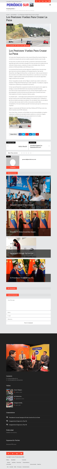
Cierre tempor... (18, 390)
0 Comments (11, 45)
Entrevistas (19, 462)
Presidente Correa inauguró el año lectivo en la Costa (24, 417)
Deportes (39, 464)
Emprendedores (26, 462)
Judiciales (14, 462)
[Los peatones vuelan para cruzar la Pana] (12, 162)
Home (7, 14)
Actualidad (13, 14)
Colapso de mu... (18, 403)
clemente (27, 45)
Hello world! (8, 10)
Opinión (8, 462)
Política (7, 459)
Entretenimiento (26, 466)
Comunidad (8, 464)
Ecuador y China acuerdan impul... (23, 232)
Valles (15, 466)
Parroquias (19, 466)
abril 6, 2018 (17, 405)
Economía (24, 459)
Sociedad (11, 466)
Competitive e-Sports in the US (18, 421)
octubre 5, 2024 (18, 392)
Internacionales (33, 464)
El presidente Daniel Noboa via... (22, 278)
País (8, 466)
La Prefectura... (18, 396)
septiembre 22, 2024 (19, 398)
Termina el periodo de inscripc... (22, 253)
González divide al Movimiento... (22, 205)
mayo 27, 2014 (20, 45)
